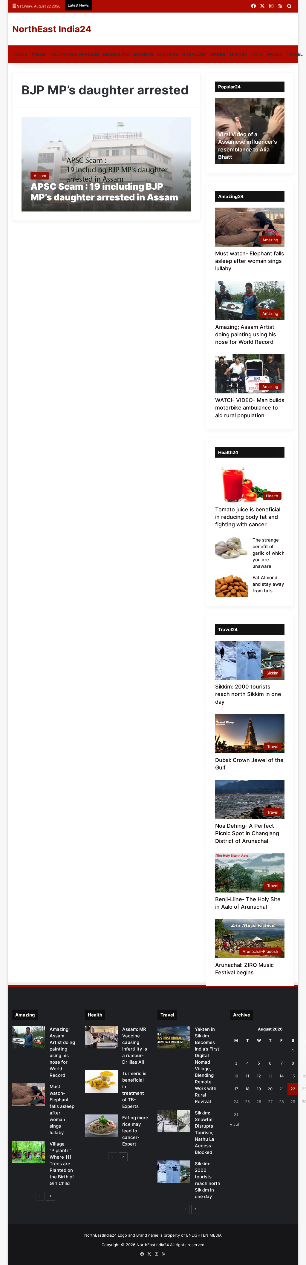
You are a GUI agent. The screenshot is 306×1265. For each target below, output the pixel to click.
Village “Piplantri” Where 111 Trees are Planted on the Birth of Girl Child (62, 1163)
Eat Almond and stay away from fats (268, 584)
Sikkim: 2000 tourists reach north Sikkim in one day (248, 694)
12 (259, 1076)
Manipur (143, 54)
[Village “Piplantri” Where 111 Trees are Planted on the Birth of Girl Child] (28, 1152)
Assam (39, 54)
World (274, 54)
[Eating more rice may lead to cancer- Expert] (101, 1125)
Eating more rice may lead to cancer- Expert (135, 1131)
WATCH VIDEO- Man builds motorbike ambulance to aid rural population (249, 407)
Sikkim (217, 54)
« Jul (234, 1124)
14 (281, 1076)
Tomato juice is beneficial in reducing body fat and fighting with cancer (247, 517)
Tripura (238, 54)
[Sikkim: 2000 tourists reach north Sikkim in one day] (173, 1171)
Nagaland (194, 54)
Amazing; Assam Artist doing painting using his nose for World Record (245, 334)
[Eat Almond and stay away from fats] (231, 585)
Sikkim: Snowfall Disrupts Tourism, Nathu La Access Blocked (204, 1132)
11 (247, 1076)
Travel (295, 54)
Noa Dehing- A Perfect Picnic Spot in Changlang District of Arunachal (247, 833)
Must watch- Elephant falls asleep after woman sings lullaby (249, 261)
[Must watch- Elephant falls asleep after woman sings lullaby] (28, 1094)
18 (247, 1088)
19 (259, 1088)
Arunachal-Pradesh (75, 54)
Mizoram (167, 54)
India (257, 54)
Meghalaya (116, 54)
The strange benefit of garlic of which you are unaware (268, 553)
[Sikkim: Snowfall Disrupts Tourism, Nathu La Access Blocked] (173, 1121)
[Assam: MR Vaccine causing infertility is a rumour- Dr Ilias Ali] (101, 1037)
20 (270, 1088)
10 (236, 1076)
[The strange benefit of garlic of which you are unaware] (231, 548)
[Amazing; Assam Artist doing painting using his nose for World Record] (28, 1037)
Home (20, 54)
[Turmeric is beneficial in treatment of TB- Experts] (101, 1081)
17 (236, 1088)
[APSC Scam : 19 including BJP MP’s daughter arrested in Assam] (106, 164)
